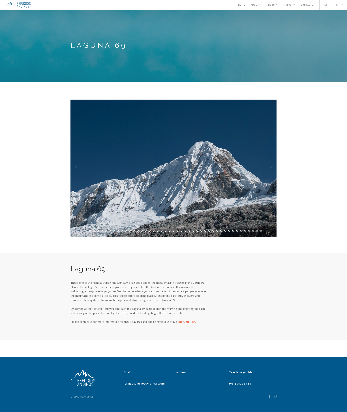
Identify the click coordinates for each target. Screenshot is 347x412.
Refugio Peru (187, 321)
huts (271, 5)
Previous (75, 168)
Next (271, 168)
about (255, 5)
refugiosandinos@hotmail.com (144, 383)
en (337, 5)
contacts (307, 5)
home (241, 5)
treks (288, 5)
